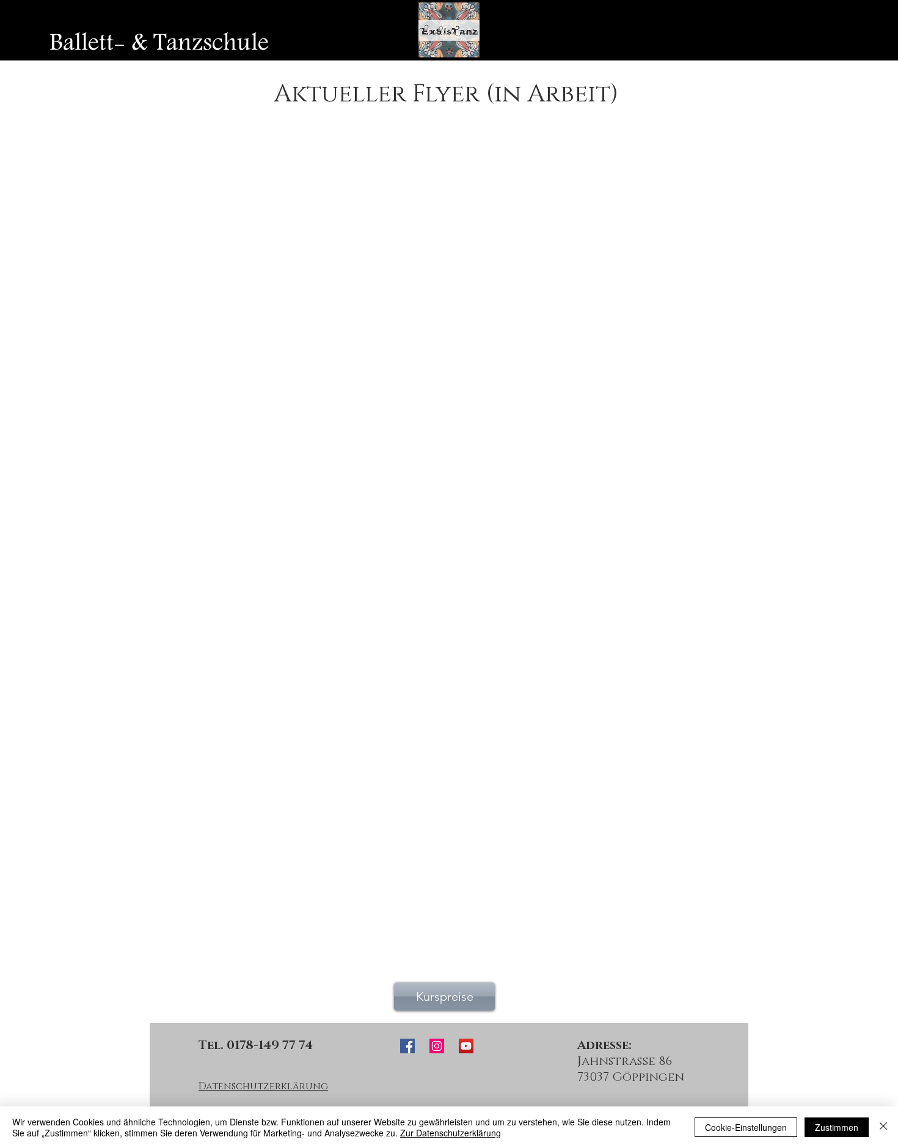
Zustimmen (836, 1127)
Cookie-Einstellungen (746, 1127)
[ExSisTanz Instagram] (436, 1046)
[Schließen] (883, 1127)
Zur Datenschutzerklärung (450, 1133)
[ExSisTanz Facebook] (407, 1046)
